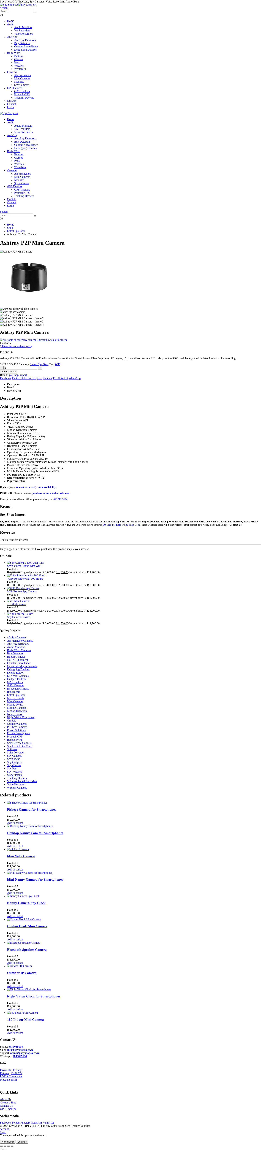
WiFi (57, 364)
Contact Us (6, 1105)
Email (56, 378)
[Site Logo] (18, 4)
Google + (36, 378)
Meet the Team (8, 1079)
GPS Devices (14, 87)
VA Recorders (22, 30)
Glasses (18, 59)
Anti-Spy (12, 36)
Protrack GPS (22, 94)
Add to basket (8, 371)
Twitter (16, 378)
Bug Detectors (22, 43)
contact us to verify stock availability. (36, 487)
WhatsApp (75, 378)
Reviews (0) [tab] (14, 390)
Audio (10, 24)
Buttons (18, 56)
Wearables (20, 68)
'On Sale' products (111, 525)
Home (10, 20)
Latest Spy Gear (39, 364)
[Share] (8, 1146)
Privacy (17, 1070)
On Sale (11, 100)
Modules (19, 81)
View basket (7, 1141)
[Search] (35, 12)
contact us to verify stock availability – (215, 525)
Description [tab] (13, 384)
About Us (5, 1099)
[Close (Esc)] (12, 1146)
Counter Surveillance (26, 46)
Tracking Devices (24, 97)
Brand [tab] (10, 387)
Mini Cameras (22, 78)
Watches (19, 65)
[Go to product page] (134, 562)
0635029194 (20, 1056)
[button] (4, 7)
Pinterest (47, 378)
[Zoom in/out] (1, 1146)
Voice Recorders (23, 33)
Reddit (64, 378)
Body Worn (13, 52)
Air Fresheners (22, 75)
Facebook (5, 378)
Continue (22, 1141)
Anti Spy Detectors (25, 40)
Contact (11, 103)
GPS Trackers (22, 91)
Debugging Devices (25, 49)
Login (10, 107)
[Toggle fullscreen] (5, 1146)
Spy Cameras (21, 84)
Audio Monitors (23, 27)
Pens (17, 62)
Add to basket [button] (15, 822)
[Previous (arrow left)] (1, 1149)
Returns (4, 1073)
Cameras (12, 72)
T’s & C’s (16, 1073)
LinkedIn (25, 378)
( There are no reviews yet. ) (16, 346)
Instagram (36, 1122)
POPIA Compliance (11, 1076)
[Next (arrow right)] (5, 1149)
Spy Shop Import (17, 374)
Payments (5, 1070)
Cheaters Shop (8, 1102)
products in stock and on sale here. (51, 493)
